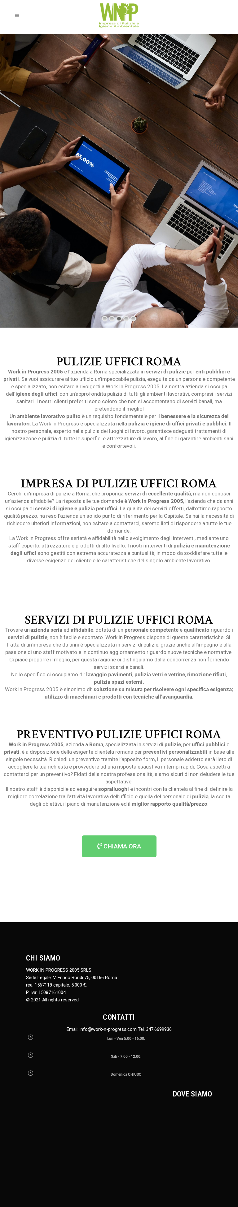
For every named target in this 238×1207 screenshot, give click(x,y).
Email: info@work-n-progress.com (102, 1029)
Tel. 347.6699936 (155, 1029)
